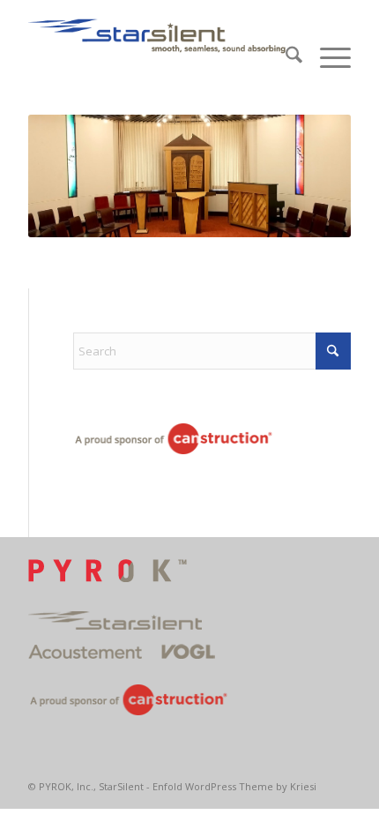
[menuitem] (285, 57)
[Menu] (326, 57)
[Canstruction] (173, 441)
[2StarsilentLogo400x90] (157, 35)
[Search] (285, 57)
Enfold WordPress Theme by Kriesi (234, 786)
